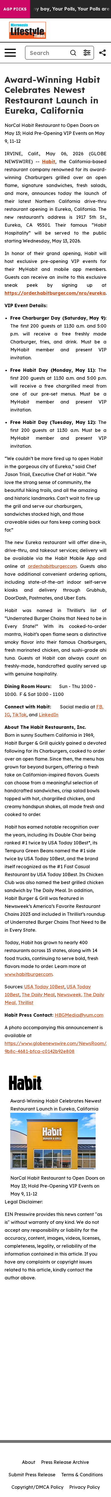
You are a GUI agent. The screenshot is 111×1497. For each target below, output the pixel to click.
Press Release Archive (65, 1462)
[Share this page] (102, 52)
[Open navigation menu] (10, 52)
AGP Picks (14, 9)
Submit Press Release (32, 1474)
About (28, 1462)
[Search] (73, 52)
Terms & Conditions (82, 1474)
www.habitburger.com (28, 974)
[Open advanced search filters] (87, 52)
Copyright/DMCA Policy (37, 1487)
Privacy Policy (84, 1487)
